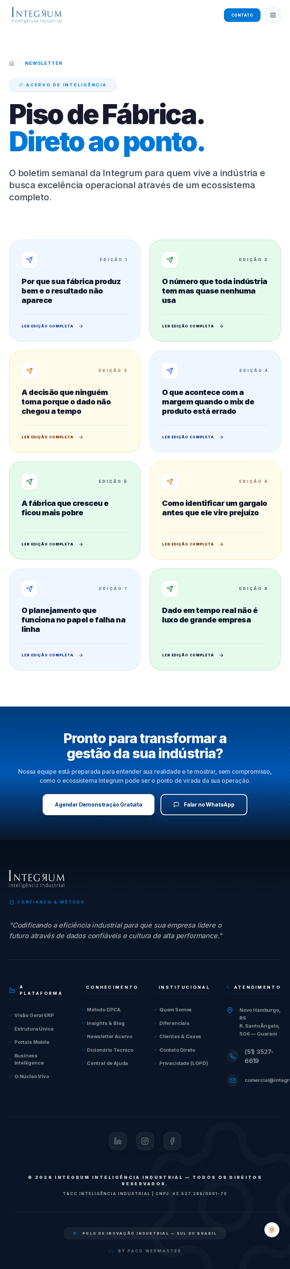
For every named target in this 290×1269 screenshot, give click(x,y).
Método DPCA (103, 1009)
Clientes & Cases (180, 1036)
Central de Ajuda (107, 1063)
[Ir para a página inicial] (11, 63)
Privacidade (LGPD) (183, 1063)
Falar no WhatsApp (209, 804)
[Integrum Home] (36, 15)
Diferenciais (174, 1023)
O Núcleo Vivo (31, 1076)
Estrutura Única (33, 1029)
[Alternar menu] (273, 15)
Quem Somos (175, 1009)
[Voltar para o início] (36, 879)
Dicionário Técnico (110, 1050)
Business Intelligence (29, 1059)
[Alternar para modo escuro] (271, 1229)
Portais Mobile (31, 1042)
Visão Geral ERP (34, 1015)
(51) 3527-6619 (259, 1056)
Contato (242, 15)
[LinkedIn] (118, 1141)
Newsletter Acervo (109, 1036)
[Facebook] (172, 1141)
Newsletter (43, 63)
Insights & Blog (105, 1023)
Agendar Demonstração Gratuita (98, 804)
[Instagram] (145, 1141)
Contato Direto (177, 1050)
